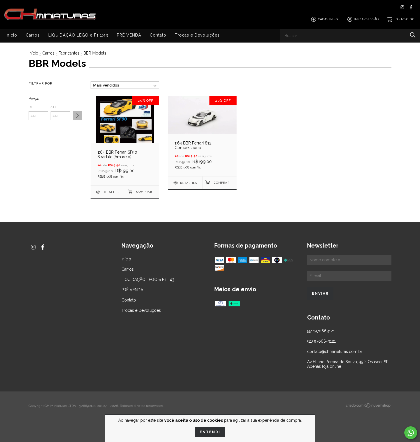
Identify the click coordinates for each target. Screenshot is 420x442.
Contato (158, 35)
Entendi (210, 432)
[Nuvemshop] (368, 406)
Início (11, 35)
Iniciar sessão (366, 19)
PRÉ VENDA (129, 35)
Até (54, 107)
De (31, 107)
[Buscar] (413, 35)
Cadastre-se (329, 19)
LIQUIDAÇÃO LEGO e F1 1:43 (78, 35)
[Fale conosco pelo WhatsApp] (410, 432)
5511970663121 (321, 331)
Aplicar (77, 115)
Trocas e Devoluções (197, 35)
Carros (33, 35)
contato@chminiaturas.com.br (334, 351)
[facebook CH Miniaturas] (411, 7)
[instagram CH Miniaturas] (402, 7)
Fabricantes (69, 53)
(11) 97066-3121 (321, 341)
